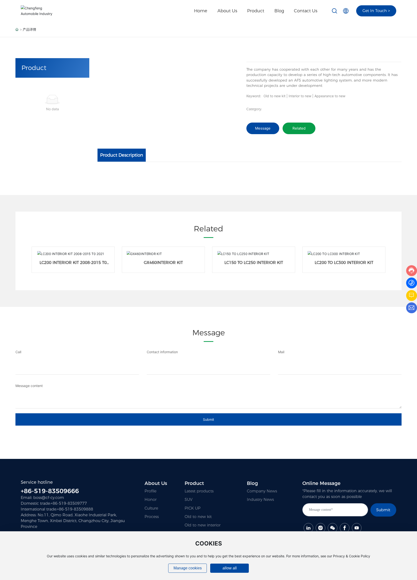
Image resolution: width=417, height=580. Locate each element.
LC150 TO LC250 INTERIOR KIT (253, 262)
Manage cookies (188, 568)
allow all (229, 568)
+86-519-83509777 (69, 503)
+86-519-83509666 (50, 491)
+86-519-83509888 (75, 509)
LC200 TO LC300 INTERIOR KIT (344, 262)
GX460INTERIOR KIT (163, 262)
